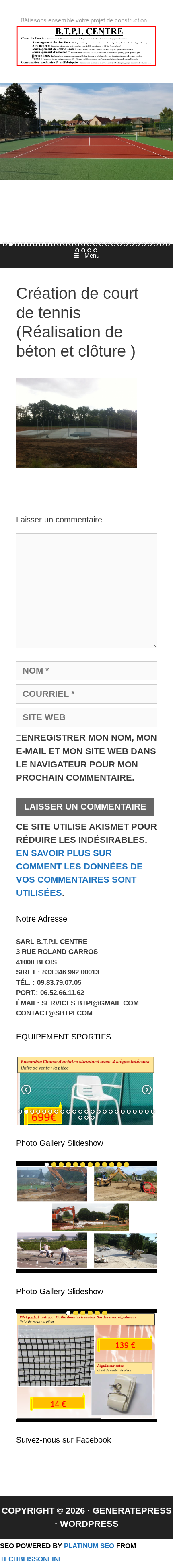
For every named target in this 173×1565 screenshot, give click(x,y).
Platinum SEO (89, 1545)
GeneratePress (132, 1511)
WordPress (89, 1524)
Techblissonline (31, 1559)
